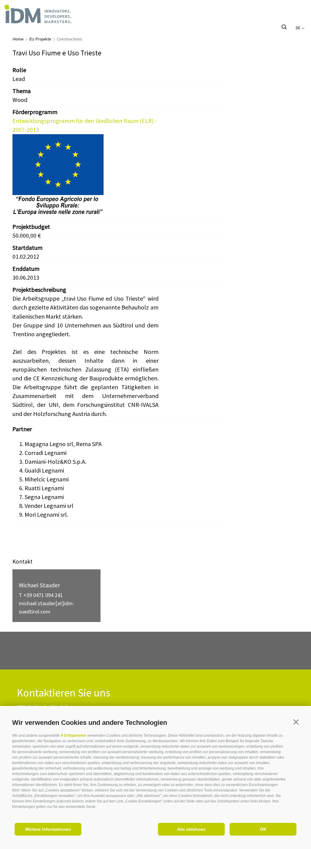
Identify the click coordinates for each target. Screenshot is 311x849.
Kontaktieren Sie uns (63, 693)
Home (18, 39)
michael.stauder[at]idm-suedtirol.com (46, 607)
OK (263, 829)
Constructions (69, 39)
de (298, 27)
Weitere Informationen (48, 829)
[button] (296, 722)
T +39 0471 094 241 (41, 595)
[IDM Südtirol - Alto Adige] (48, 14)
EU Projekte (40, 39)
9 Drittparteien (73, 735)
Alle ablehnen (191, 829)
